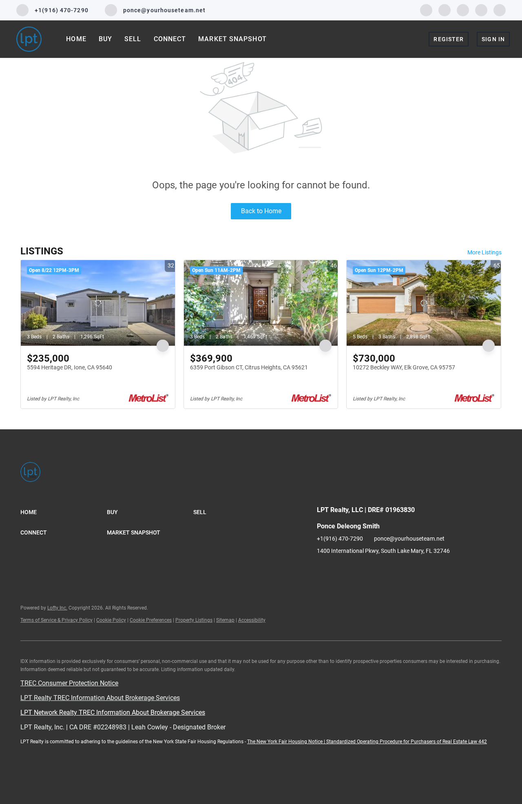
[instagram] (463, 9)
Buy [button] (105, 39)
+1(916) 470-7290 (340, 538)
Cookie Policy (111, 620)
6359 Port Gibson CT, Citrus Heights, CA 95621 (249, 367)
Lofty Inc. (57, 608)
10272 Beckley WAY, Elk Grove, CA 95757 (404, 367)
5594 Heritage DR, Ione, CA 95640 (69, 367)
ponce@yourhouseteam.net (409, 538)
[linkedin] (444, 9)
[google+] (499, 9)
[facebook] (426, 9)
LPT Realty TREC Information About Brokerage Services (100, 698)
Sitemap (225, 620)
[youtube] (481, 9)
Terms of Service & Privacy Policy (56, 620)
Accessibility (251, 620)
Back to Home (261, 211)
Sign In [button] (493, 39)
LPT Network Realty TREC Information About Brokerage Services (112, 712)
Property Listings (193, 620)
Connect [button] (170, 39)
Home (76, 39)
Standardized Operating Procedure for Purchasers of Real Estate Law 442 (406, 741)
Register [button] (449, 39)
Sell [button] (132, 39)
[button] (63, 512)
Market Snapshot (232, 39)
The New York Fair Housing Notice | (286, 741)
